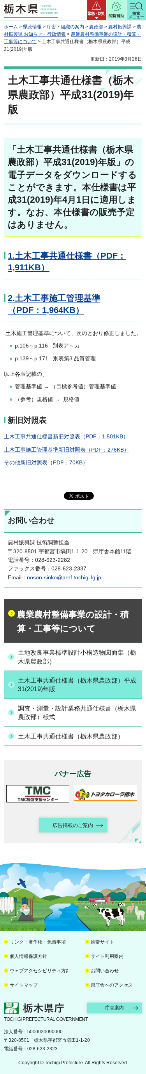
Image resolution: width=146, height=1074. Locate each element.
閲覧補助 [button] (116, 16)
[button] (96, 10)
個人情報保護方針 (28, 956)
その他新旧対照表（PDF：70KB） (46, 462)
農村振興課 (120, 27)
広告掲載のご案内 (73, 825)
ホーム (11, 27)
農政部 (96, 27)
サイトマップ (24, 985)
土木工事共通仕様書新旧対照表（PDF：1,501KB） (66, 436)
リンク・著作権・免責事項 (38, 942)
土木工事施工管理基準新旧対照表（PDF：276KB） (66, 450)
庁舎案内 (114, 1007)
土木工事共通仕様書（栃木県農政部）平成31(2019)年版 (77, 684)
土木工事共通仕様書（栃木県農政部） (71, 736)
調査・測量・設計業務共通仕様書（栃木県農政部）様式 (77, 712)
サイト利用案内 (107, 956)
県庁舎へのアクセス (112, 985)
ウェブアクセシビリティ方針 (40, 970)
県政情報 (32, 27)
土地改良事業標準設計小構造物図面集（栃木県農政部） (77, 656)
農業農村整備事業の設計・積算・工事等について (73, 621)
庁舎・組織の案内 (65, 27)
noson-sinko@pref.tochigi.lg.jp (64, 577)
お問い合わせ (105, 970)
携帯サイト (102, 942)
